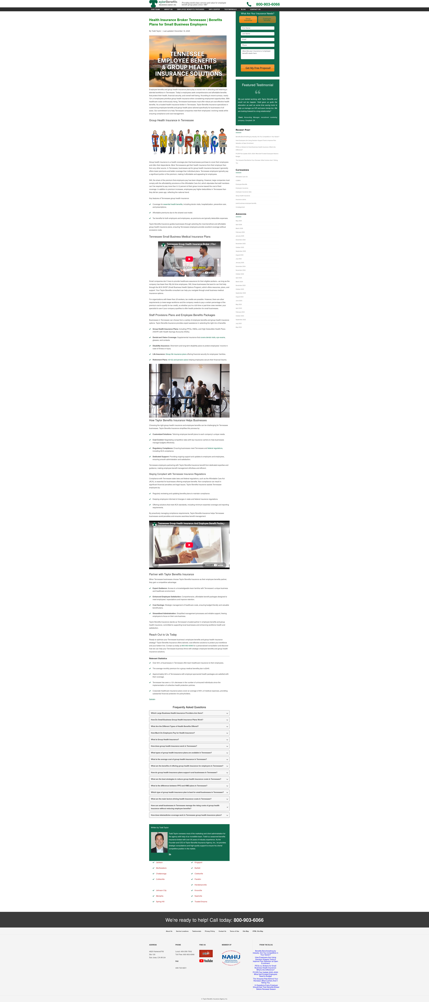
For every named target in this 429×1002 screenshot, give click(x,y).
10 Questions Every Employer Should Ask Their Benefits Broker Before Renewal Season (266, 987)
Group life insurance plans (176, 354)
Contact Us (255, 9)
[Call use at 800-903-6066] (249, 4)
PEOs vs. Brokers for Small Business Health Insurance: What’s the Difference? (265, 968)
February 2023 (240, 312)
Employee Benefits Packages (190, 9)
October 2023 (240, 289)
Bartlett (197, 868)
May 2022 (239, 327)
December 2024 (241, 266)
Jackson (159, 862)
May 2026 (239, 221)
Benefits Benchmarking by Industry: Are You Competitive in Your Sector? (257, 136)
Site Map (246, 931)
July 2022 (239, 323)
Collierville (160, 879)
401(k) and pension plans (178, 359)
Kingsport (198, 862)
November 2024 (241, 270)
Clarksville (199, 873)
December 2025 (241, 240)
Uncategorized (240, 207)
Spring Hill (160, 901)
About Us (168, 9)
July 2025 (239, 259)
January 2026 (240, 236)
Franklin (198, 879)
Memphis (159, 896)
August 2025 (239, 255)
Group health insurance (243, 196)
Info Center (214, 9)
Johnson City (161, 890)
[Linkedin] (170, 854)
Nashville (198, 896)
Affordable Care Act (242, 177)
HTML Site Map (258, 931)
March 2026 (239, 228)
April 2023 (239, 308)
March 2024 (239, 281)
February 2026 (240, 232)
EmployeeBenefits (267, 19)
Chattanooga (161, 873)
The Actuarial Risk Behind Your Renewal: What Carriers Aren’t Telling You (265, 980)
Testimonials (230, 9)
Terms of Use (234, 931)
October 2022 (240, 316)
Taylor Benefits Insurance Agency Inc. (215, 999)
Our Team (155, 9)
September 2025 (241, 251)
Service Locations (182, 931)
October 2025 (240, 247)
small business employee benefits (246, 203)
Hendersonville (201, 884)
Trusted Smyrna (201, 901)
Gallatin (152, 699)
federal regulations (215, 448)
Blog (243, 9)
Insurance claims (241, 199)
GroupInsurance (248, 19)
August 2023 (239, 297)
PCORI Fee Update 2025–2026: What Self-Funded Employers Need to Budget (265, 974)
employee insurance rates (243, 192)
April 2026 (239, 224)
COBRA (238, 180)
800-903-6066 (187, 645)
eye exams (220, 337)
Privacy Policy (210, 931)
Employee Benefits (241, 184)
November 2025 (241, 243)
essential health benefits (173, 204)
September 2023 (241, 293)
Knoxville (198, 890)
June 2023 (239, 300)
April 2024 (239, 278)
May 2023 (239, 304)
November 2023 (241, 285)
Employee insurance (242, 188)
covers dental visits (208, 337)
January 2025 (240, 262)
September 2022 (241, 319)
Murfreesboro (161, 868)
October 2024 (240, 274)
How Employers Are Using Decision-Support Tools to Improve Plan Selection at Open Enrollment (265, 960)
